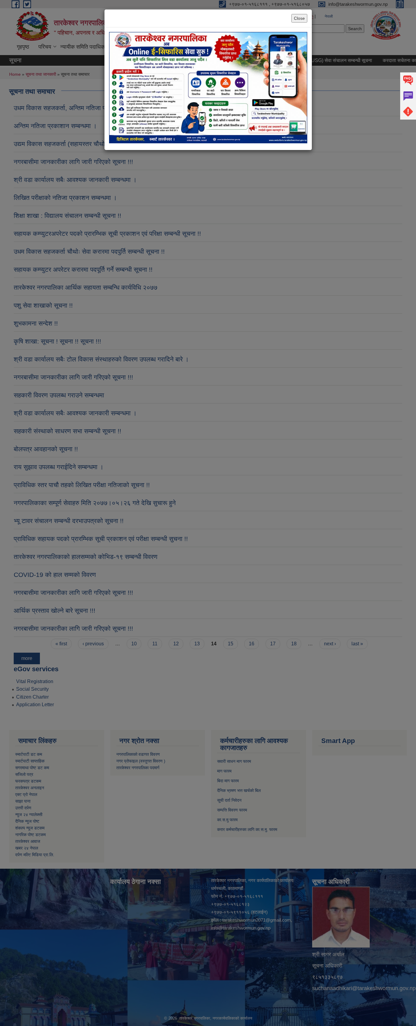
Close (299, 18)
